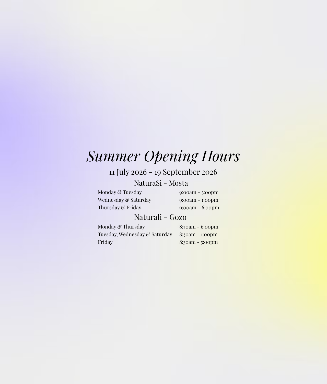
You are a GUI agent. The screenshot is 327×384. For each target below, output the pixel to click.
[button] (246, 141)
